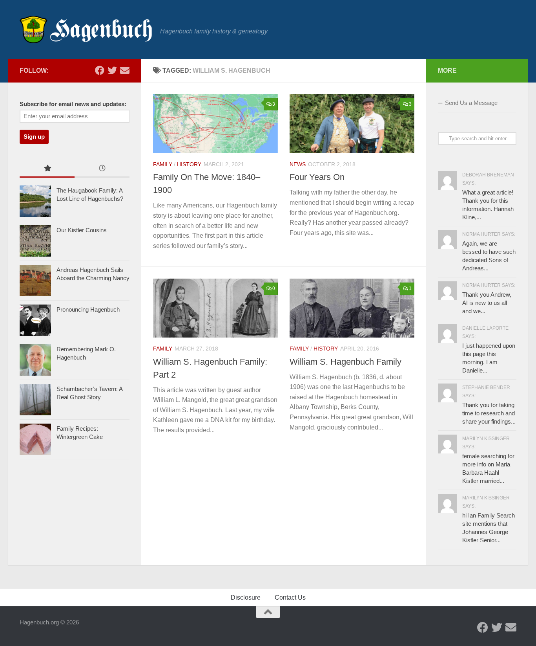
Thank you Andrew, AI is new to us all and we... (486, 302)
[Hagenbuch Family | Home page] (86, 29)
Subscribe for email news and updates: (73, 104)
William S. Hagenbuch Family (345, 362)
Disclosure (246, 597)
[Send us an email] (124, 70)
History (189, 164)
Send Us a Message (471, 102)
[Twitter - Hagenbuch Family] (112, 70)
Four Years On (317, 177)
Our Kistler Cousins (82, 230)
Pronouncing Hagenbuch (88, 309)
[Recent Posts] (102, 169)
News (298, 164)
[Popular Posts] (47, 169)
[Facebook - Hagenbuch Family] (99, 70)
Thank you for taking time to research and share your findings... (489, 413)
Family (162, 164)
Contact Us (290, 597)
